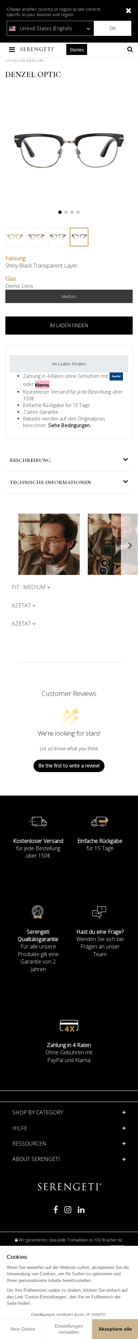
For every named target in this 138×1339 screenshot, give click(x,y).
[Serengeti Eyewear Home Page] (38, 49)
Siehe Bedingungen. (69, 425)
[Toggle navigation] (12, 49)
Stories (77, 50)
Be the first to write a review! (69, 765)
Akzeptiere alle (115, 1329)
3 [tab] (72, 212)
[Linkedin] (81, 1212)
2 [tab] (66, 212)
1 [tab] (60, 212)
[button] (69, 1128)
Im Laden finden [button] (69, 325)
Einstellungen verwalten (69, 1329)
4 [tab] (78, 212)
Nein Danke (22, 1329)
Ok (113, 28)
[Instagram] (67, 1212)
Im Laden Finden (69, 364)
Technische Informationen (50, 482)
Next (129, 545)
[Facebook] (55, 1212)
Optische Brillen (24, 60)
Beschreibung (30, 460)
